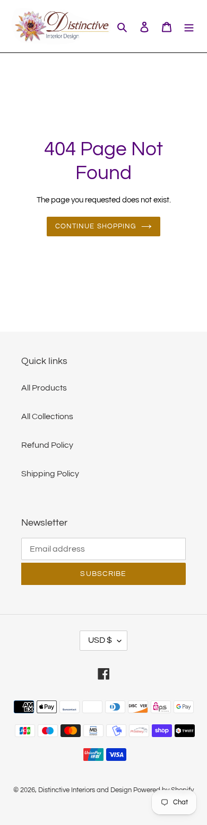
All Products (44, 388)
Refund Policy (47, 445)
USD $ (100, 640)
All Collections (47, 416)
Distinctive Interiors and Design (85, 790)
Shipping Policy (50, 473)
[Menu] (189, 26)
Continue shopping (95, 226)
